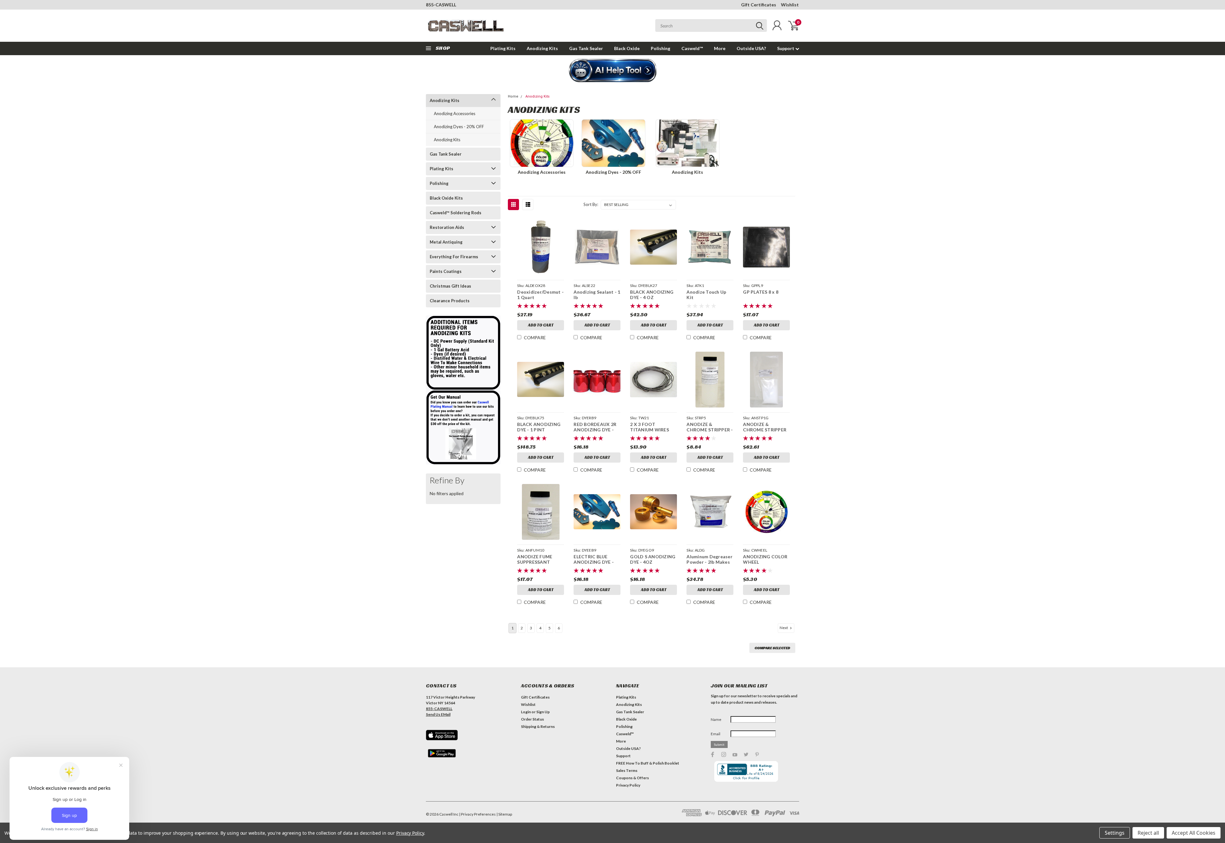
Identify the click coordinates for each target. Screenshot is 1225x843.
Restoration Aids (447, 227)
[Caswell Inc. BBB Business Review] (746, 770)
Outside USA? (751, 48)
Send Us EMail (438, 714)
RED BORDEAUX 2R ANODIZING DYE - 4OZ (595, 430)
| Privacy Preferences (477, 814)
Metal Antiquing (446, 242)
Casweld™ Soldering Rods (455, 212)
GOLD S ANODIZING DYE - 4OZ (652, 559)
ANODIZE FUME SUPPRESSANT (534, 559)
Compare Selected (772, 647)
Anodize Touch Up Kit (706, 294)
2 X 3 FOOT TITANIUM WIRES (649, 427)
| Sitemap (504, 814)
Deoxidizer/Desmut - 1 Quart (540, 294)
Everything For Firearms (454, 256)
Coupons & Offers (632, 777)
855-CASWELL (441, 4)
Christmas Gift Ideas (450, 286)
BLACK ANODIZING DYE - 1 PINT (539, 427)
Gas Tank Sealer (586, 48)
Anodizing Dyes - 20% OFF (459, 126)
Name (716, 719)
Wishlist (790, 4)
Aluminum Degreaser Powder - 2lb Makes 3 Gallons (709, 562)
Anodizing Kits (542, 48)
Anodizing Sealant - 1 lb (597, 294)
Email (715, 733)
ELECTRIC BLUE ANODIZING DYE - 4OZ (594, 562)
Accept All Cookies (1193, 832)
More (719, 48)
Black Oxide (627, 48)
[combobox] (711, 25)
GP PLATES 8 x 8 (760, 292)
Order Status (532, 719)
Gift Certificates (758, 4)
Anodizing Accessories (454, 113)
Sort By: (590, 204)
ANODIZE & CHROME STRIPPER (764, 427)
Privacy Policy (628, 785)
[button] (613, 71)
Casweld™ (692, 48)
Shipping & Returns (538, 726)
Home (513, 96)
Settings (1115, 832)
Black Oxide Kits (446, 198)
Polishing (660, 48)
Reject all (1148, 832)
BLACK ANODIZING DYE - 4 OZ (651, 294)
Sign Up (543, 711)
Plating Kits (503, 48)
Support (786, 48)
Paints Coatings (446, 271)
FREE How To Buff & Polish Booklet (647, 763)
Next (784, 627)
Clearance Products (450, 300)
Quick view (540, 247)
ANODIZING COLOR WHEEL (765, 559)
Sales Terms (626, 770)
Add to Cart (540, 325)
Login (526, 711)
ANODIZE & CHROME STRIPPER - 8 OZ (710, 430)
